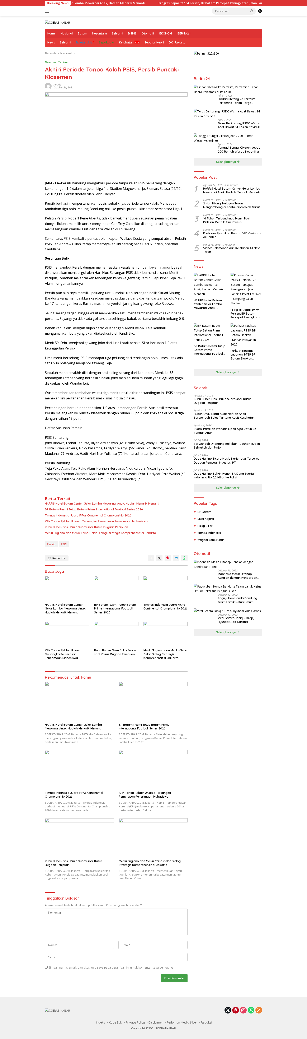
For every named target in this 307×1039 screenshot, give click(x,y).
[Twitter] (228, 1010)
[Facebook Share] (151, 558)
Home (51, 33)
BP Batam (204, 512)
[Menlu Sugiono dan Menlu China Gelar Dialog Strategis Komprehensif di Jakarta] (165, 634)
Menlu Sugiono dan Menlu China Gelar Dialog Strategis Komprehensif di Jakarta (100, 533)
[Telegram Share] (176, 558)
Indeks (100, 1022)
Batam (82, 33)
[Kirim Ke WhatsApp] (184, 558)
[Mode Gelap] (260, 11)
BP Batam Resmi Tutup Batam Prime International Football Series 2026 (94, 509)
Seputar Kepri (154, 42)
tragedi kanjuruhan (211, 540)
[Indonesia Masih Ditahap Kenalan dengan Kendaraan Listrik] (228, 564)
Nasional (67, 33)
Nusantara (99, 33)
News (51, 42)
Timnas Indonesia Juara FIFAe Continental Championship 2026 (88, 515)
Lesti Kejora (206, 519)
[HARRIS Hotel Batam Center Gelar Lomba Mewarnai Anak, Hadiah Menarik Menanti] (67, 588)
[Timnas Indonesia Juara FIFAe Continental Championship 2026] (165, 588)
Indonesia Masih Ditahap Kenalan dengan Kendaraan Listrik (237, 576)
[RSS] (258, 1010)
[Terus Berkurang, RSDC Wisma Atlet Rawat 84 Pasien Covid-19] (228, 114)
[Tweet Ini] (159, 558)
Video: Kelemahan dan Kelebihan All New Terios (231, 250)
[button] (251, 11)
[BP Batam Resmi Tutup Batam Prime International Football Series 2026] (116, 588)
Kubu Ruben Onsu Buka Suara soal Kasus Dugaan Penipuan (86, 527)
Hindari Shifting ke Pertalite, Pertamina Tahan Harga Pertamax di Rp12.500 (237, 101)
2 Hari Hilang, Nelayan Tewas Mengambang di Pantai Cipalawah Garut (231, 205)
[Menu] (48, 11)
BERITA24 (184, 33)
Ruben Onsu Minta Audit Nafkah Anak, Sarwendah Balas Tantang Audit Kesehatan (224, 415)
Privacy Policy (135, 1022)
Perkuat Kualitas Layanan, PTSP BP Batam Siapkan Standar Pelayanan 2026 (244, 354)
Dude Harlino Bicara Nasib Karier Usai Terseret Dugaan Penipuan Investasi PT (226, 460)
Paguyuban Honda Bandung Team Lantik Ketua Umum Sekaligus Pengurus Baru (237, 600)
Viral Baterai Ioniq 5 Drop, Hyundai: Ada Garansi (236, 620)
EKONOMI (166, 33)
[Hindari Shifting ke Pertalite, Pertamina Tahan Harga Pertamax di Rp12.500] (228, 89)
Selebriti (117, 33)
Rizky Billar (205, 526)
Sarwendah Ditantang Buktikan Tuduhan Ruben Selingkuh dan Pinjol (227, 445)
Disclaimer (155, 1022)
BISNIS (132, 33)
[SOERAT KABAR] (57, 22)
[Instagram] (243, 1010)
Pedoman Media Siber (182, 1022)
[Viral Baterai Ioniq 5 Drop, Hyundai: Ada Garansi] (227, 610)
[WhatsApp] (251, 1010)
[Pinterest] (235, 1010)
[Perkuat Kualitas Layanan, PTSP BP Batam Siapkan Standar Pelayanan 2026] (246, 335)
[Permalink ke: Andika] (48, 86)
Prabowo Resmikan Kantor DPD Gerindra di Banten (232, 235)
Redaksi (206, 1022)
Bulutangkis (84, 42)
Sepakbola (106, 42)
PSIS (64, 544)
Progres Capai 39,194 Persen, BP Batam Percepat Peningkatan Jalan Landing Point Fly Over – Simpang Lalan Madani (217, 3)
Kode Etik (115, 1022)
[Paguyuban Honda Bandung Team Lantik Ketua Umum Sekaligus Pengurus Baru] (228, 588)
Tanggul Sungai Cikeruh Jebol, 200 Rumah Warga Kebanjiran (239, 149)
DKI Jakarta (177, 42)
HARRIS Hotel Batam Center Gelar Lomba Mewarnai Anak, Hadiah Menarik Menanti (102, 503)
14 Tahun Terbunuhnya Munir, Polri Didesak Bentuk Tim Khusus (226, 220)
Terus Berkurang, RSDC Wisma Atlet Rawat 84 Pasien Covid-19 (239, 125)
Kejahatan (126, 42)
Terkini (63, 62)
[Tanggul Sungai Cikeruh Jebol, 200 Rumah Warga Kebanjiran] (228, 138)
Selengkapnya (226, 162)
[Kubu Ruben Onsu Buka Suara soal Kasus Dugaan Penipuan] (116, 634)
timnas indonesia (209, 533)
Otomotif (148, 33)
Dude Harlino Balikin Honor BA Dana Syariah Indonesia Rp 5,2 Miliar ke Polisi (224, 475)
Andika (57, 84)
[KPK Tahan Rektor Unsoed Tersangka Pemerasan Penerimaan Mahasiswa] (67, 634)
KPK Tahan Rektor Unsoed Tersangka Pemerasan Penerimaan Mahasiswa (96, 521)
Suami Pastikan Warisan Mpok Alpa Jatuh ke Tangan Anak (225, 430)
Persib (51, 544)
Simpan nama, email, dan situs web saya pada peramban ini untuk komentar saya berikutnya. (111, 967)
